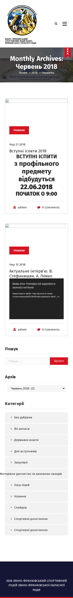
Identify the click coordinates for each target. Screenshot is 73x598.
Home (23, 72)
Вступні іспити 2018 (27, 151)
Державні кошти (26, 440)
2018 (34, 72)
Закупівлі (21, 462)
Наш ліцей (22, 485)
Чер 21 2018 (17, 144)
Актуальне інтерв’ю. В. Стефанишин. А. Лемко (31, 273)
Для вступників (25, 451)
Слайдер (20, 507)
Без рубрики (23, 417)
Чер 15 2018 (17, 264)
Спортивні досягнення (31, 519)
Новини (19, 130)
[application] (36, 298)
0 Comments (51, 207)
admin (22, 207)
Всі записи (22, 429)
